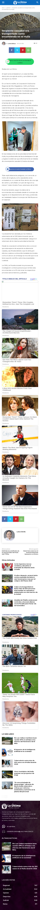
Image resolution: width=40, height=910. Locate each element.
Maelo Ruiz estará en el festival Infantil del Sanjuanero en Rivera (30, 552)
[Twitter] (17, 50)
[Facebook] (11, 50)
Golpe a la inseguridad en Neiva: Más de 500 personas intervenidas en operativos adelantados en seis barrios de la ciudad (25, 590)
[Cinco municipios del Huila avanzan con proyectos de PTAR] (7, 774)
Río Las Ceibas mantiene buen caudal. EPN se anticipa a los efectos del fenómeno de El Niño (25, 740)
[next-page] (6, 796)
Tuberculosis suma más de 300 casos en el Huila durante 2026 (25, 762)
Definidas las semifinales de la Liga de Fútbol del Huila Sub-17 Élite (10, 552)
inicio (3, 8)
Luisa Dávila (12, 43)
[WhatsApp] (28, 50)
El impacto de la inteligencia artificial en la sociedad (24, 750)
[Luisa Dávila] (4, 43)
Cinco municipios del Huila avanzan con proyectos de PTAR (24, 773)
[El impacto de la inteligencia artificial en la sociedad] (7, 752)
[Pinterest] (23, 50)
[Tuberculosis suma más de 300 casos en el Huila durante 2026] (7, 763)
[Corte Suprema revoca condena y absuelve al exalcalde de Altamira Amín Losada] (7, 567)
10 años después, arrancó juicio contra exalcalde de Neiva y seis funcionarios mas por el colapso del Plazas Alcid (26, 578)
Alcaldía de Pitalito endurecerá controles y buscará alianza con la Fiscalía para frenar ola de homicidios (25, 602)
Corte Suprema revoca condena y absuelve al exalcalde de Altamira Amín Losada (24, 566)
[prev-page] (3, 796)
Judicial (8, 8)
